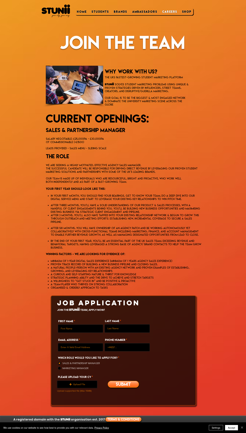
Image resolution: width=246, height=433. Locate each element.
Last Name (112, 321)
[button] (77, 384)
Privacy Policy (101, 427)
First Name (65, 321)
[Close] (242, 427)
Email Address (68, 340)
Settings (216, 427)
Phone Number (115, 340)
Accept (231, 427)
